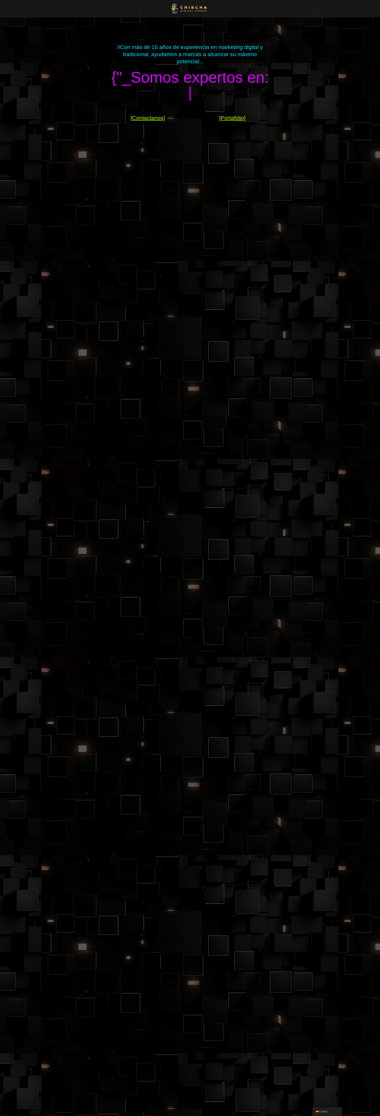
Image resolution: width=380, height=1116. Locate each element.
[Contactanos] (148, 118)
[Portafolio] (232, 118)
